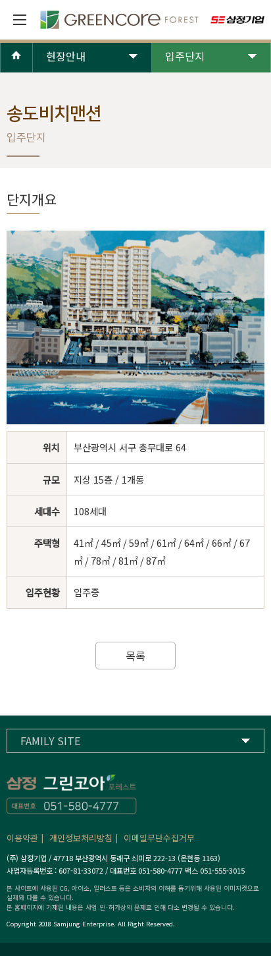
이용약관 (22, 837)
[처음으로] (16, 66)
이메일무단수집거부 (159, 837)
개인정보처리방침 (80, 837)
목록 (135, 655)
